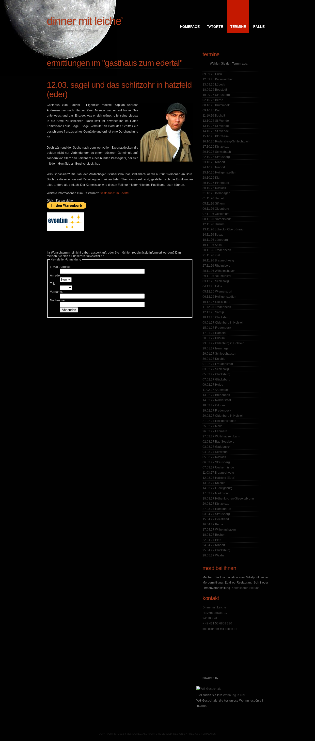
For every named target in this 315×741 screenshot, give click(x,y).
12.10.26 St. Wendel (216, 120)
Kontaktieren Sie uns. (246, 588)
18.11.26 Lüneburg (215, 239)
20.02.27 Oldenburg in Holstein (223, 415)
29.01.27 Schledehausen (219, 353)
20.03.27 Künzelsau (216, 503)
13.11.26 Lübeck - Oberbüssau (223, 229)
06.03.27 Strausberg (216, 462)
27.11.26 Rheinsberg (217, 265)
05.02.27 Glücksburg (216, 374)
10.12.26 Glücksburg (216, 302)
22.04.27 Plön (212, 540)
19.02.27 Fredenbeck (217, 410)
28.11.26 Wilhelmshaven (219, 271)
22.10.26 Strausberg (216, 157)
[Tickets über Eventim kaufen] (65, 230)
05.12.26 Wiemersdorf (217, 291)
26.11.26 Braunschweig (218, 260)
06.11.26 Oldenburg (216, 208)
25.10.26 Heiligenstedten (219, 172)
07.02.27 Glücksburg (216, 379)
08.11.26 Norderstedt (217, 219)
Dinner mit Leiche (85, 21)
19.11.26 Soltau (213, 245)
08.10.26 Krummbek (216, 105)
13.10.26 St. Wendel (216, 126)
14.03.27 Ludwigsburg (218, 488)
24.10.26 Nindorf (214, 167)
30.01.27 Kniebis (214, 359)
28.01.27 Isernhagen (216, 348)
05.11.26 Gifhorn (214, 203)
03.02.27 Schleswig (216, 369)
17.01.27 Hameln (214, 333)
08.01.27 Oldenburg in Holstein (223, 322)
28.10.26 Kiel (211, 177)
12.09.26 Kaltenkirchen (218, 79)
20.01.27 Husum (214, 338)
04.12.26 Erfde (212, 286)
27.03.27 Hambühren (217, 509)
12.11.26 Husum (213, 224)
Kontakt (211, 598)
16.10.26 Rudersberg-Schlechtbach (226, 141)
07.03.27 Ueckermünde (218, 467)
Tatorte (215, 27)
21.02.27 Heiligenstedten (219, 421)
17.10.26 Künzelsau (216, 146)
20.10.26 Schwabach (217, 152)
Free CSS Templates (202, 733)
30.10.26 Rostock (214, 188)
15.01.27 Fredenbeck (217, 327)
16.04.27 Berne (213, 524)
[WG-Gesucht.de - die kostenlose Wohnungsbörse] (208, 688)
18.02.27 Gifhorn (214, 405)
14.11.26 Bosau (213, 234)
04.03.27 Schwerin (215, 452)
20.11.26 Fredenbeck (217, 250)
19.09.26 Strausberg (216, 95)
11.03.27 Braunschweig (218, 472)
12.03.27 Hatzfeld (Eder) (219, 478)
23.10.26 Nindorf (214, 162)
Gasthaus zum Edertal (114, 193)
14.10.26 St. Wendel (216, 131)
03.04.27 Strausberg (216, 514)
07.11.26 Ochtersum (216, 214)
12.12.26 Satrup (213, 312)
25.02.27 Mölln (212, 426)
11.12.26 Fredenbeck (217, 307)
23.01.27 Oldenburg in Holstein (223, 343)
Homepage (190, 27)
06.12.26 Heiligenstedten (219, 296)
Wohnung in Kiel (234, 695)
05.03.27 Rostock (214, 457)
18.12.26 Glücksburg (216, 317)
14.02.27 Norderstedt (217, 400)
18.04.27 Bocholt (214, 534)
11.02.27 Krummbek (216, 390)
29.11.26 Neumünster (217, 276)
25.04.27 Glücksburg (216, 550)
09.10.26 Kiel (211, 110)
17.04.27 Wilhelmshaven (219, 529)
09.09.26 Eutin (212, 74)
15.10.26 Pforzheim (216, 136)
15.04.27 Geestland (216, 519)
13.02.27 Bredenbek (216, 395)
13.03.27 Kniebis (214, 483)
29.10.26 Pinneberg (216, 183)
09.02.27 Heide (213, 384)
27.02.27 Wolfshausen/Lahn (221, 436)
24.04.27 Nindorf (214, 545)
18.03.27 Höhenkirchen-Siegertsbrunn (228, 498)
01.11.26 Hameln (214, 198)
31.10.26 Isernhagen (216, 193)
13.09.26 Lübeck (214, 84)
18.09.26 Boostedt (215, 89)
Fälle (259, 27)
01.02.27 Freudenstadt (218, 364)
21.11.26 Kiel (211, 255)
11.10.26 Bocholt (214, 115)
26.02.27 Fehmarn (215, 431)
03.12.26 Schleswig (216, 281)
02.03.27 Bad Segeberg (219, 441)
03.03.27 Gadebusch (217, 446)
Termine (238, 27)
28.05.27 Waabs (213, 555)
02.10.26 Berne (213, 100)
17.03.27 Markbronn (216, 493)
